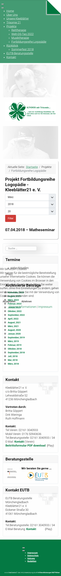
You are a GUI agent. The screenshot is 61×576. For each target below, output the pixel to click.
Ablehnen (26, 301)
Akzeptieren (9, 301)
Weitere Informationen (22, 306)
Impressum (45, 306)
